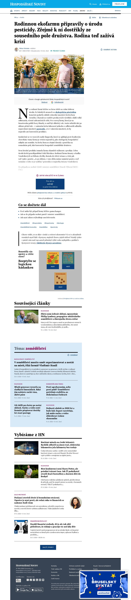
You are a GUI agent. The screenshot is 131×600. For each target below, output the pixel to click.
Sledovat (44, 102)
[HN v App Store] (37, 590)
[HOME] (11, 11)
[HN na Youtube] (43, 580)
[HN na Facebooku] (31, 580)
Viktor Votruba (24, 48)
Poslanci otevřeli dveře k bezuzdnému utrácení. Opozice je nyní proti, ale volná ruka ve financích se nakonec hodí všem (39, 500)
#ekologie (60, 223)
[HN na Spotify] (40, 580)
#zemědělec (43, 227)
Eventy (95, 569)
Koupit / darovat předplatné (102, 566)
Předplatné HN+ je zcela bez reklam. (74, 298)
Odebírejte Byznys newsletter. (49, 243)
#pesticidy (54, 227)
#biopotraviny (49, 223)
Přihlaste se (58, 198)
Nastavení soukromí (75, 572)
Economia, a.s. (29, 568)
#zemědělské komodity (28, 227)
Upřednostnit (58, 102)
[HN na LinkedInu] (37, 580)
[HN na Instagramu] (34, 580)
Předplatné (119, 4)
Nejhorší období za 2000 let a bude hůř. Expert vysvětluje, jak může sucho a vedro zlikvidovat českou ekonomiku (60, 413)
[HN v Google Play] (23, 590)
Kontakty (54, 566)
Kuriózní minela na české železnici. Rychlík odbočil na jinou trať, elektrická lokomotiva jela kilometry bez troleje (60, 445)
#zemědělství (25, 223)
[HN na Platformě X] (28, 580)
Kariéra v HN (55, 575)
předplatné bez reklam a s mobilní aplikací (51, 193)
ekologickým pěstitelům (65, 112)
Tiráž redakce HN (56, 569)
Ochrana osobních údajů (76, 566)
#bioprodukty (37, 223)
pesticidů (41, 129)
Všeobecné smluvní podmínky (78, 575)
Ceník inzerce (55, 578)
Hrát (53, 266)
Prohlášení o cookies (75, 569)
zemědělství (36, 348)
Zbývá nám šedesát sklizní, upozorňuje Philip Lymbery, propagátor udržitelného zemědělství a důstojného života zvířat (60, 316)
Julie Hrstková (20, 494)
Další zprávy (48, 547)
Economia (54, 572)
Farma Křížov (64, 92)
